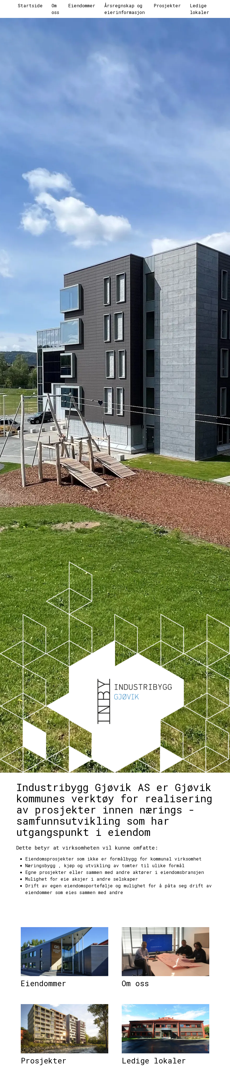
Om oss (135, 983)
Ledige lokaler (154, 1060)
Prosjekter (43, 1060)
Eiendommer (43, 983)
